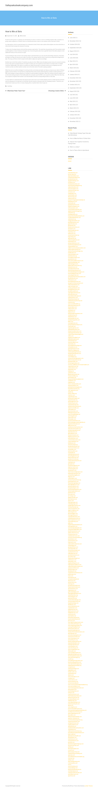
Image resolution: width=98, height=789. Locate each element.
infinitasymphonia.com (73, 454)
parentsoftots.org (72, 598)
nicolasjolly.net (71, 452)
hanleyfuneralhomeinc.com (74, 331)
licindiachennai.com (73, 179)
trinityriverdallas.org (73, 375)
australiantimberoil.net (73, 268)
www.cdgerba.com (72, 707)
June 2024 (73, 58)
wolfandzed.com (72, 673)
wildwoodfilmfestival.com (74, 249)
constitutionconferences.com (75, 572)
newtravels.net (71, 203)
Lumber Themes (89, 785)
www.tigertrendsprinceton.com (75, 622)
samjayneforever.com (73, 723)
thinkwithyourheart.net (73, 299)
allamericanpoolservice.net (74, 359)
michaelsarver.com (72, 347)
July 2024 (72, 54)
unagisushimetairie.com (74, 220)
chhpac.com (71, 759)
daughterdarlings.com (73, 180)
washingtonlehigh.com (73, 668)
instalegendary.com (73, 214)
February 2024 (74, 71)
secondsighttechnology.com (75, 345)
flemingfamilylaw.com (73, 748)
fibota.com (70, 705)
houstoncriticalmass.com (74, 420)
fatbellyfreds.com (72, 700)
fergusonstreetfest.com (74, 721)
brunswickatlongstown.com (74, 489)
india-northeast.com (73, 286)
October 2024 (73, 44)
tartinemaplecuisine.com (74, 491)
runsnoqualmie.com (73, 646)
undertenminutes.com (73, 190)
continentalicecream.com (74, 439)
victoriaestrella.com (73, 548)
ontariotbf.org (71, 212)
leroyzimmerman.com (73, 745)
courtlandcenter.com (73, 551)
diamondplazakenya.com (74, 713)
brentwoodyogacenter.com (74, 662)
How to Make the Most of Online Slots (80, 138)
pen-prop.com (71, 620)
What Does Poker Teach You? (16, 91)
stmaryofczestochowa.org (74, 479)
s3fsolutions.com (72, 279)
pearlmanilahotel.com (73, 230)
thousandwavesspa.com (74, 550)
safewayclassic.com (73, 208)
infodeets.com (71, 182)
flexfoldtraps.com (72, 633)
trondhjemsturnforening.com (75, 711)
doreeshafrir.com (72, 470)
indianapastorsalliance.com (74, 564)
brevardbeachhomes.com (74, 281)
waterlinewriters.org (73, 595)
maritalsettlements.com (74, 516)
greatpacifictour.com (73, 547)
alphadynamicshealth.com (74, 735)
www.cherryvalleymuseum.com (75, 260)
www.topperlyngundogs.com (75, 625)
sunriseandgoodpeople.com (75, 527)
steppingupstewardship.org (74, 665)
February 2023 (74, 111)
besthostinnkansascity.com (74, 769)
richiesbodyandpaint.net (74, 177)
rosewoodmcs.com (72, 679)
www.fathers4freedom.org (74, 623)
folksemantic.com (72, 308)
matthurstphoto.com (73, 724)
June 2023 (73, 98)
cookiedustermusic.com (74, 535)
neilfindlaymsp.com (72, 553)
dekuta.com (71, 675)
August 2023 (73, 91)
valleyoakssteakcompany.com (75, 566)
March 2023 (73, 108)
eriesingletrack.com (73, 323)
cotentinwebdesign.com (74, 262)
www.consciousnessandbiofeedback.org (78, 684)
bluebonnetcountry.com (74, 227)
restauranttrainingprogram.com (75, 358)
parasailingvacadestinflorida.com (76, 732)
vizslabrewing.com (72, 315)
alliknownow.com (72, 425)
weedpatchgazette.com (74, 319)
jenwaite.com (71, 742)
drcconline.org (71, 556)
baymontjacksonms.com (74, 519)
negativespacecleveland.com (75, 524)
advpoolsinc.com (72, 561)
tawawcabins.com (72, 307)
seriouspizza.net (72, 577)
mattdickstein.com (72, 607)
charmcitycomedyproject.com (75, 471)
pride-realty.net (71, 734)
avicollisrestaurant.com (73, 555)
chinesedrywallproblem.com (75, 529)
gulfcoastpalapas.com (73, 591)
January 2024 (73, 74)
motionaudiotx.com (72, 763)
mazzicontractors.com (73, 694)
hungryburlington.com (73, 487)
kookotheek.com (72, 241)
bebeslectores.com (72, 267)
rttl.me (69, 764)
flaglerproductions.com (73, 436)
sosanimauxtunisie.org (73, 235)
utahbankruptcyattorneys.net (75, 300)
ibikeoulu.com (71, 476)
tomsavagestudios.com (73, 363)
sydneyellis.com (72, 355)
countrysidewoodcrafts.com (75, 209)
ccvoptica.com (71, 667)
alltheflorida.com (72, 726)
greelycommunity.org (73, 459)
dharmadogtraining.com (74, 761)
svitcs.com (70, 575)
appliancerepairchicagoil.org (75, 211)
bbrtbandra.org (71, 225)
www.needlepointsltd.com (74, 652)
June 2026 (73, 37)
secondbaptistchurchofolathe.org (76, 756)
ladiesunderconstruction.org (75, 265)
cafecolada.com (72, 409)
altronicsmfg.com (72, 196)
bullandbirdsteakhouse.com (74, 654)
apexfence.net (71, 775)
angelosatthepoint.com (73, 563)
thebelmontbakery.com (73, 206)
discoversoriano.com (73, 411)
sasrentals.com (71, 343)
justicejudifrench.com (73, 481)
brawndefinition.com (73, 438)
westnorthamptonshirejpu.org (75, 251)
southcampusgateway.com (74, 244)
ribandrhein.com (72, 369)
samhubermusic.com (73, 774)
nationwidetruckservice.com (75, 543)
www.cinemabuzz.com (73, 676)
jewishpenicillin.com (73, 361)
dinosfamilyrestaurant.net (74, 270)
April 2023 (72, 104)
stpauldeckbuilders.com (74, 643)
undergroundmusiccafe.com (75, 772)
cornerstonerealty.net (73, 683)
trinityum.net (71, 692)
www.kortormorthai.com (74, 636)
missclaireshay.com (73, 172)
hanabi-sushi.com (72, 671)
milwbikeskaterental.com (74, 518)
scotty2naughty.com (73, 468)
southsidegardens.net (73, 691)
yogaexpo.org (71, 382)
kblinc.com (70, 321)
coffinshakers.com (72, 478)
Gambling (9, 86)
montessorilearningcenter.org (75, 719)
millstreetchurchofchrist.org (75, 731)
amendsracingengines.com (74, 635)
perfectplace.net (72, 377)
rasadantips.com (72, 193)
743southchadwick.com (74, 284)
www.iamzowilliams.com (74, 686)
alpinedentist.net (72, 238)
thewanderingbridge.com (74, 483)
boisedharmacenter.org (73, 388)
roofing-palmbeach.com (74, 287)
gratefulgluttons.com (73, 401)
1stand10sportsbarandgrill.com (75, 334)
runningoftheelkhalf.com (74, 627)
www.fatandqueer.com (73, 638)
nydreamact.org (72, 219)
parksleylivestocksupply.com (75, 387)
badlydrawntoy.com (73, 609)
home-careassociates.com (74, 383)
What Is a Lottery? (75, 147)
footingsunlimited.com (73, 644)
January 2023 (73, 114)
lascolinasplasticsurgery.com (75, 655)
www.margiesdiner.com (73, 649)
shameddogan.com (72, 596)
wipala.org (70, 391)
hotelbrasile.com (72, 252)
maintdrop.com (71, 232)
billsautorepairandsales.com (75, 716)
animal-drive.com (72, 582)
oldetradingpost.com (73, 263)
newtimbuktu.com (72, 195)
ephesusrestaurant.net (73, 697)
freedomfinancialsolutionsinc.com (76, 631)
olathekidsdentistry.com (74, 329)
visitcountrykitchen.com (74, 508)
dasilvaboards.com (72, 431)
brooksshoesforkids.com (74, 585)
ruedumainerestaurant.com (74, 460)
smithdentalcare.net (73, 771)
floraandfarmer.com (73, 278)
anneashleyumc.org (73, 639)
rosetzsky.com (71, 462)
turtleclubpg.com (72, 545)
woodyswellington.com (73, 699)
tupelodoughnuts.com (73, 327)
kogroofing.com (72, 236)
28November (23, 35)
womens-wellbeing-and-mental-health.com (78, 364)
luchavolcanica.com (73, 540)
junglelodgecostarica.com (74, 505)
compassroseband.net (73, 579)
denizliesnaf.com (72, 571)
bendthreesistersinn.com (74, 531)
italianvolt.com (71, 311)
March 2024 (73, 68)
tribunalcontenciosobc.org (74, 428)
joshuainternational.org (73, 617)
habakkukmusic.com (73, 612)
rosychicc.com (71, 395)
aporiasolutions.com (73, 588)
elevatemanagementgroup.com (76, 743)
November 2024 (74, 41)
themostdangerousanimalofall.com (76, 422)
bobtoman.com (71, 233)
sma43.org (70, 659)
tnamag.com (71, 583)
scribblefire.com (72, 380)
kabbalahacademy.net (73, 339)
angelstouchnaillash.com (74, 337)
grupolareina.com (72, 259)
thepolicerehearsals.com (74, 423)
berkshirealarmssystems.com (75, 313)
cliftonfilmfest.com (72, 294)
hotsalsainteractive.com (74, 184)
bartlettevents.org (72, 255)
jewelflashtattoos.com (73, 222)
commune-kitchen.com (73, 447)
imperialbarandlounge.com (74, 295)
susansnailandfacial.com (74, 619)
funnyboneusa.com (72, 534)
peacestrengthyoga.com (74, 630)
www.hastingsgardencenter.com (76, 687)
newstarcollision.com (73, 342)
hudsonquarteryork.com (74, 703)
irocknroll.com (71, 302)
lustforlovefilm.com (72, 451)
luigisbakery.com (72, 670)
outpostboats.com (72, 396)
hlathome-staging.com (73, 350)
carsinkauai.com (72, 729)
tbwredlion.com (72, 715)
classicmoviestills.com (73, 407)
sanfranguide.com (72, 415)
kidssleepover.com (72, 201)
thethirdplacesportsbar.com (74, 695)
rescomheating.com (73, 766)
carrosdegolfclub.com (73, 275)
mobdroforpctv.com (73, 403)
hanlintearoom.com (73, 739)
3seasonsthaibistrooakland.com (76, 379)
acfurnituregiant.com (73, 188)
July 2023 (72, 94)
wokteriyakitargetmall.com (74, 351)
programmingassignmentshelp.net (76, 200)
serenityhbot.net (72, 615)
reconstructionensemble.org (75, 537)
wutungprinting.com (73, 515)
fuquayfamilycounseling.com (75, 753)
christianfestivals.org (73, 507)
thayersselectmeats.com (74, 587)
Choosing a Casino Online (56, 91)
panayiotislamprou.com (73, 243)
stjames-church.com (73, 467)
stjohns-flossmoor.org (73, 532)
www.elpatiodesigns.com (74, 702)
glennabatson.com (72, 433)
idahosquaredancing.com (74, 305)
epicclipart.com (71, 228)
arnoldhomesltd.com (73, 291)
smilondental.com (72, 340)
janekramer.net (71, 492)
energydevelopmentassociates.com (76, 276)
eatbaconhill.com (72, 198)
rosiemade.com (72, 326)
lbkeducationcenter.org (73, 374)
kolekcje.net (71, 371)
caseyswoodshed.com (73, 567)
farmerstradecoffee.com (74, 601)
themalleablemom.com (73, 484)
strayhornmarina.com (73, 435)
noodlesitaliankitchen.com (74, 217)
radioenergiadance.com (74, 240)
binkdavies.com (72, 443)
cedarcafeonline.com (73, 187)
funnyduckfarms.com (73, 740)
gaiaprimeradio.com (73, 497)
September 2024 (74, 47)
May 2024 (72, 61)
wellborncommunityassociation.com (77, 248)
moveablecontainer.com (74, 257)
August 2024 (73, 51)
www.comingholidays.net (74, 414)
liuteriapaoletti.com (72, 526)
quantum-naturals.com (73, 718)
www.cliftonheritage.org (74, 657)
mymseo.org (71, 758)
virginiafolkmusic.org (73, 366)
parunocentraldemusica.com (75, 708)
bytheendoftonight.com (74, 398)
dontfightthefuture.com (74, 289)
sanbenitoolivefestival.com (74, 406)
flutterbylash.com (72, 737)
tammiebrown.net (72, 499)
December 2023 (74, 78)
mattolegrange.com (73, 503)
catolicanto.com (72, 372)
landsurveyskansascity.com (74, 641)
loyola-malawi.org (72, 393)
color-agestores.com (73, 390)
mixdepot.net (71, 678)
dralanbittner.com (72, 316)
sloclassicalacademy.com (74, 430)
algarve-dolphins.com (73, 510)
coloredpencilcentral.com (74, 292)
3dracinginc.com (72, 419)
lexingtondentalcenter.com (74, 353)
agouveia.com (71, 755)
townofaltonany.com (73, 521)
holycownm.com (72, 542)
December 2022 (74, 118)
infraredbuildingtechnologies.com (76, 271)
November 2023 (74, 81)
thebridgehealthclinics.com (74, 593)
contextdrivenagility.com (74, 475)
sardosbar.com (71, 310)
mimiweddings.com (73, 767)
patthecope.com (72, 574)
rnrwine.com (71, 750)
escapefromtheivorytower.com (75, 283)
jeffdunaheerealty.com (73, 628)
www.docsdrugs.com (73, 647)
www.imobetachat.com (73, 606)
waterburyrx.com (72, 559)
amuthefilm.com (72, 449)
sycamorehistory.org (73, 681)
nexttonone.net (71, 614)
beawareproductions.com (74, 473)
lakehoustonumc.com (73, 611)
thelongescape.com (73, 502)
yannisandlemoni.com (73, 318)
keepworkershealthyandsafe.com (76, 216)
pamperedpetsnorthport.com (75, 324)
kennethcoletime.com (73, 486)
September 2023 (74, 88)
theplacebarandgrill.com (74, 558)
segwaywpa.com (72, 590)
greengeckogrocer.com (73, 348)
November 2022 (74, 121)
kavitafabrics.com (72, 539)
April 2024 (72, 64)
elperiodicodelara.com (73, 176)
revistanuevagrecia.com (74, 465)
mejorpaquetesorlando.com (75, 332)
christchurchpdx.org (73, 444)
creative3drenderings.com (74, 599)
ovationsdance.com (73, 367)
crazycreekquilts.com (73, 441)
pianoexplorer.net (72, 689)
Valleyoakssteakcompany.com (19, 5)
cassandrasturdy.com (73, 404)
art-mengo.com (72, 495)
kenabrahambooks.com (74, 446)
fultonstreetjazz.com (73, 254)
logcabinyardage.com (73, 603)
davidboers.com (72, 604)
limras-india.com (72, 174)
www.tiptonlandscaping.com (75, 663)
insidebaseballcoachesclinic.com (76, 727)
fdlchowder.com (72, 651)
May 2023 (72, 101)
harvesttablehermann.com (74, 273)
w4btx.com (70, 335)
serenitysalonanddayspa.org (75, 185)
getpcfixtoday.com (72, 224)
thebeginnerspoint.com (73, 412)
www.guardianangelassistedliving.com (77, 710)
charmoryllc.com (72, 417)
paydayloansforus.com (73, 204)
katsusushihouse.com (73, 457)
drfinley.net (70, 747)
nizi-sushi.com (71, 494)
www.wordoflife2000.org (74, 303)
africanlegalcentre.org (73, 455)
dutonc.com (71, 500)
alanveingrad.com (72, 511)
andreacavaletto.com (73, 385)
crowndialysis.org (72, 356)
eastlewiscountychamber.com (75, 427)
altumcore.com (71, 580)
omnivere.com (71, 192)
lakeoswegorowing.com (74, 751)
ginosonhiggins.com (73, 513)
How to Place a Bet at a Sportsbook (79, 150)
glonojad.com (71, 463)
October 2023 (73, 84)
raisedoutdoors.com (73, 297)
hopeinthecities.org (72, 399)
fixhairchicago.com (72, 569)
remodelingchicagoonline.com (75, 660)
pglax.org (70, 523)
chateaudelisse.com (73, 246)
